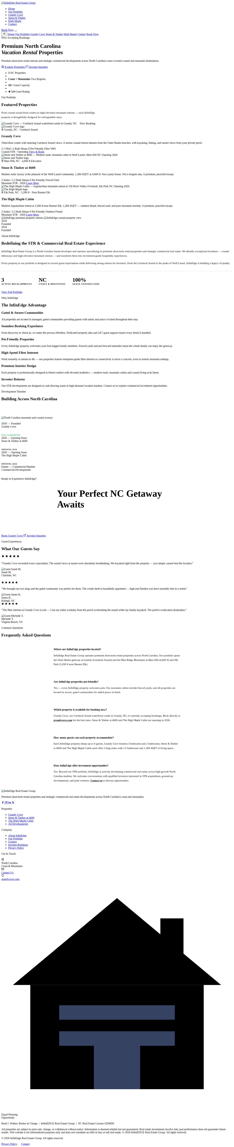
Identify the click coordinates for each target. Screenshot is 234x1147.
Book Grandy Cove (12, 535)
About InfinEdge (17, 835)
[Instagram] (6, 802)
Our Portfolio (15, 11)
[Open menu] (15, 30)
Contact (12, 24)
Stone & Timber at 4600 (21, 817)
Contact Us (7, 872)
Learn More (32, 183)
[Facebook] (3, 802)
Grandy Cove (15, 14)
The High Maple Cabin (20, 820)
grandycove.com (63, 720)
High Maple (14, 21)
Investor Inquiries (38, 67)
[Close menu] (4, 34)
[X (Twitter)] (13, 802)
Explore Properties (15, 67)
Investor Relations (18, 844)
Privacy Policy (16, 847)
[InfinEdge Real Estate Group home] (18, 2)
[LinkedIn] (10, 802)
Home (11, 8)
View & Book (36, 151)
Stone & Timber (17, 17)
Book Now (7, 29)
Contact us (96, 780)
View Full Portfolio (11, 292)
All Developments (18, 823)
